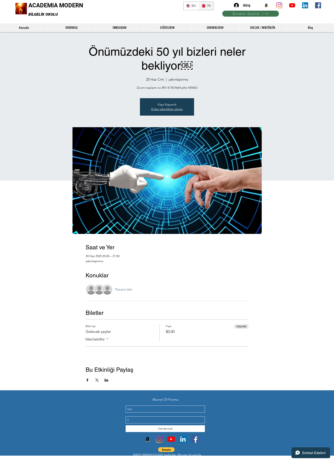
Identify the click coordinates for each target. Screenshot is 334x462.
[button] (166, 449)
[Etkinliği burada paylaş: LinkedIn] (106, 380)
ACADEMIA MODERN (55, 5)
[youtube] (292, 5)
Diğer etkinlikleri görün (167, 109)
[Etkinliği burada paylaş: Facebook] (87, 380)
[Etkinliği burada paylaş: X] (97, 380)
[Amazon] (266, 5)
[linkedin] (305, 5)
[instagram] (279, 5)
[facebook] (318, 5)
